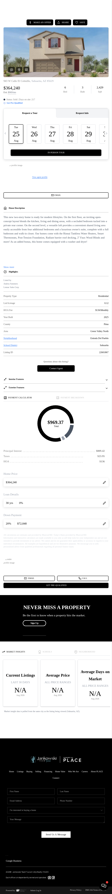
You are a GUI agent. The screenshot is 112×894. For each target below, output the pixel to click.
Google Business (13, 861)
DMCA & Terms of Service (95, 890)
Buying (29, 771)
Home (11, 771)
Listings (20, 771)
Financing (48, 771)
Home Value (60, 771)
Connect (56, 778)
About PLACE (97, 771)
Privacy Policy (76, 890)
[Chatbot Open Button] (103, 885)
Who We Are (73, 771)
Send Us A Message (56, 834)
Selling (38, 771)
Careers (85, 771)
